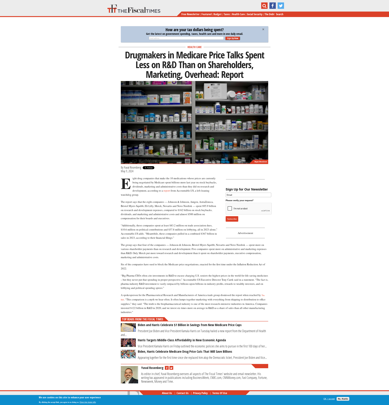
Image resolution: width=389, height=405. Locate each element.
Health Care (238, 14)
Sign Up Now (232, 38)
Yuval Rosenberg (132, 167)
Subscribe (232, 219)
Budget (217, 14)
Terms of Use (219, 393)
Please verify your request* (239, 200)
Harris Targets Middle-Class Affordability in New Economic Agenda (182, 340)
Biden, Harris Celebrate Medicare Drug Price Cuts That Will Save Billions (185, 351)
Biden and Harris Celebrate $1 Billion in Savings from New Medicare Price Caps (190, 324)
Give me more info (88, 402)
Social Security (254, 14)
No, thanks (343, 399)
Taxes (227, 14)
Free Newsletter (190, 14)
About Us (167, 393)
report (167, 190)
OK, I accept (329, 399)
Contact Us (183, 393)
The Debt (269, 14)
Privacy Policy (200, 393)
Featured (206, 14)
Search (279, 14)
